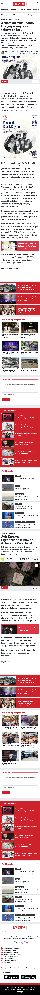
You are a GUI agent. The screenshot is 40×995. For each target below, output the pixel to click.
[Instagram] (20, 942)
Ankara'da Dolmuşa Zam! (29, 761)
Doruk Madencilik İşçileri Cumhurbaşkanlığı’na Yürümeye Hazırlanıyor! (29, 745)
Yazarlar (22, 9)
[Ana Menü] (2, 3)
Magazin (13, 970)
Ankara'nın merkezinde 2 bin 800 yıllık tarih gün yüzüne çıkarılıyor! (10, 370)
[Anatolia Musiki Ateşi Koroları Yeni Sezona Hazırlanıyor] (30, 328)
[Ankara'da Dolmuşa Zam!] (30, 755)
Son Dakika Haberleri (10, 960)
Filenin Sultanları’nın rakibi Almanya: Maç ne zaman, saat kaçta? (20, 15)
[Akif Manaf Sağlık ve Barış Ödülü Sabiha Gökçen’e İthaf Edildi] (10, 328)
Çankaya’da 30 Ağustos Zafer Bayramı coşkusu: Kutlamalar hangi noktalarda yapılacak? (25, 526)
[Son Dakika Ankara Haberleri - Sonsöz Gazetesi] (20, 3)
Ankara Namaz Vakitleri (11, 952)
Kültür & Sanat (14, 19)
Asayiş (18, 486)
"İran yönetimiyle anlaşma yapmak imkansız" (26, 517)
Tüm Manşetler (8, 958)
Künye (5, 968)
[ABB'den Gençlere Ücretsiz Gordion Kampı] (30, 362)
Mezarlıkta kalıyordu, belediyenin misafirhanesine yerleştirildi (25, 480)
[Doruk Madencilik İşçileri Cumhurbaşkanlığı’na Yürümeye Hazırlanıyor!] (30, 737)
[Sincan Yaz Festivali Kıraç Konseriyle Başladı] (10, 346)
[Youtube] (26, 942)
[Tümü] (37, 471)
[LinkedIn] (23, 942)
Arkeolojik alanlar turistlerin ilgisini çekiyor (23, 507)
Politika (5, 970)
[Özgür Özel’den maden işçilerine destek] (10, 721)
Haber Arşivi (7, 962)
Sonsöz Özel (7, 972)
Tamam (20, 992)
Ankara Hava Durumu (10, 950)
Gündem (13, 9)
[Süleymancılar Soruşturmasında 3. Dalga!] (10, 737)
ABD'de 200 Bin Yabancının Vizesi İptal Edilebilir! (9, 763)
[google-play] (28, 977)
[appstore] (11, 977)
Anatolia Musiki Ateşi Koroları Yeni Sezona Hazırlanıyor (28, 336)
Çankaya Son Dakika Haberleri (25, 522)
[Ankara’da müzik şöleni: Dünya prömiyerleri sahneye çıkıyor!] (20, 67)
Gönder (5, 399)
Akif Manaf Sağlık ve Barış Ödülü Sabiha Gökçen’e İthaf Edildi (10, 336)
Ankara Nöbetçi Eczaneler (12, 948)
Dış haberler (19, 494)
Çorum (18, 475)
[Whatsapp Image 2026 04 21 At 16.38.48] (20, 136)
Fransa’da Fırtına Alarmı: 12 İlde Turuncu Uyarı (26, 498)
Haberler (4, 19)
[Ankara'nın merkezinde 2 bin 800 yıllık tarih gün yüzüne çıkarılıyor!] (10, 362)
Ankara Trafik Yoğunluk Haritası (13, 954)
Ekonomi (4, 9)
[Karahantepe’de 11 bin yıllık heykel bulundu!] (30, 721)
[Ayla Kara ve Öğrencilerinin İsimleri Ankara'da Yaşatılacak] (20, 574)
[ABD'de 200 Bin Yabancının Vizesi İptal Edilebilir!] (10, 755)
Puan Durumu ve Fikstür (11, 956)
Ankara (12, 533)
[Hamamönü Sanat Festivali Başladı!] (30, 346)
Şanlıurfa (18, 503)
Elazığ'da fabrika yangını (26, 489)
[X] (16, 942)
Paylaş (5, 81)
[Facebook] (13, 942)
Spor (29, 9)
